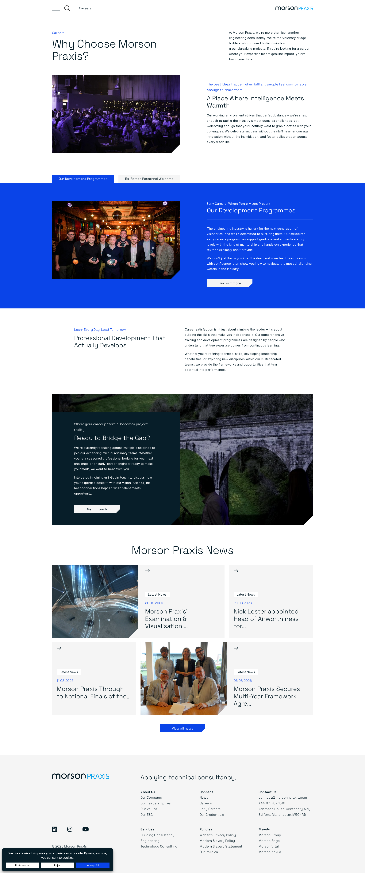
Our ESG (146, 814)
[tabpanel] (182, 245)
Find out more (230, 283)
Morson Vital (269, 846)
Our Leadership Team (157, 803)
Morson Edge (269, 840)
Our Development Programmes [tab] (83, 178)
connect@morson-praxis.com (283, 797)
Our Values (148, 809)
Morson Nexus (270, 852)
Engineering (149, 840)
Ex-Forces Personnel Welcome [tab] (149, 178)
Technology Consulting (158, 846)
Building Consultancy (157, 835)
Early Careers (210, 809)
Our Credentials (212, 814)
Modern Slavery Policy (217, 840)
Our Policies (209, 852)
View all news (182, 728)
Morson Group (270, 835)
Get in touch (97, 509)
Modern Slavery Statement (221, 846)
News (204, 797)
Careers (206, 803)
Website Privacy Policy (218, 835)
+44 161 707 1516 (272, 803)
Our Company (151, 797)
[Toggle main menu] (56, 8)
